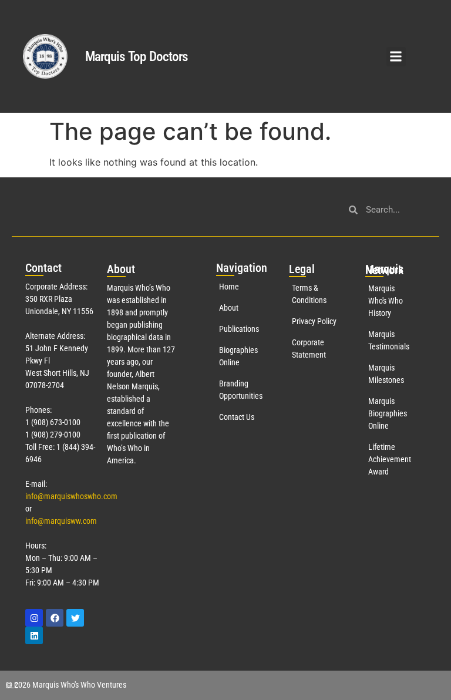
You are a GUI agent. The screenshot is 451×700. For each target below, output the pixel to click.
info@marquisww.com (61, 521)
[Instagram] (34, 618)
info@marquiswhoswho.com (71, 496)
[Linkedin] (34, 635)
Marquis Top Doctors (136, 57)
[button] (396, 56)
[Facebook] (54, 618)
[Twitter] (75, 618)
